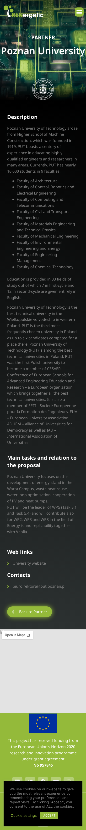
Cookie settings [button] (24, 815)
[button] (79, 12)
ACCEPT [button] (49, 815)
